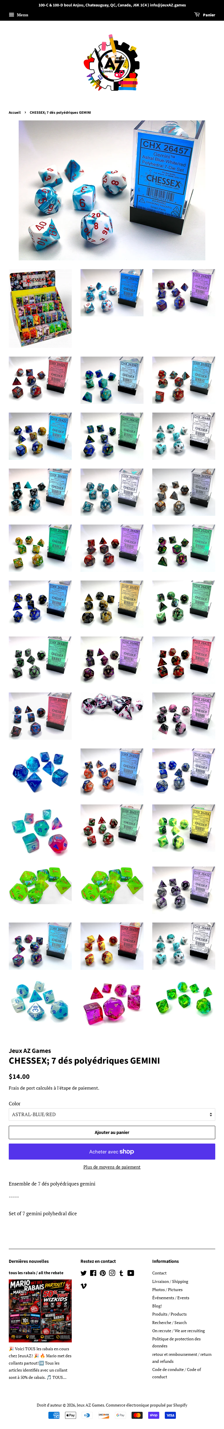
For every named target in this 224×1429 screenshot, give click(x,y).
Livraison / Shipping (170, 1281)
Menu (22, 14)
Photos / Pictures (167, 1289)
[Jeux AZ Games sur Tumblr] (121, 1274)
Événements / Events (170, 1297)
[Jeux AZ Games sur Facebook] (93, 1274)
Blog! (157, 1306)
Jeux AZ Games (90, 1405)
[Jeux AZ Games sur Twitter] (83, 1274)
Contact (159, 1273)
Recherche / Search (169, 1322)
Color (15, 1103)
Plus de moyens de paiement (112, 1167)
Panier (208, 15)
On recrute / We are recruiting (178, 1330)
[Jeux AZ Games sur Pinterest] (102, 1274)
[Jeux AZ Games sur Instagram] (112, 1274)
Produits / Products (169, 1314)
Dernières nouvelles (29, 1261)
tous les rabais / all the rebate (36, 1273)
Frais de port (22, 1088)
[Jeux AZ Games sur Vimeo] (83, 1287)
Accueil (15, 112)
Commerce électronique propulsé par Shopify (146, 1405)
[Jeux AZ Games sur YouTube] (130, 1274)
